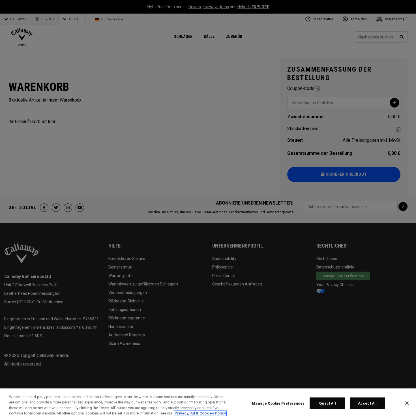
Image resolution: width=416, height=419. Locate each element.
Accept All (367, 403)
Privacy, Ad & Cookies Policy (200, 413)
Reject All (327, 403)
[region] (208, 403)
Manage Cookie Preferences (278, 403)
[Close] (407, 403)
